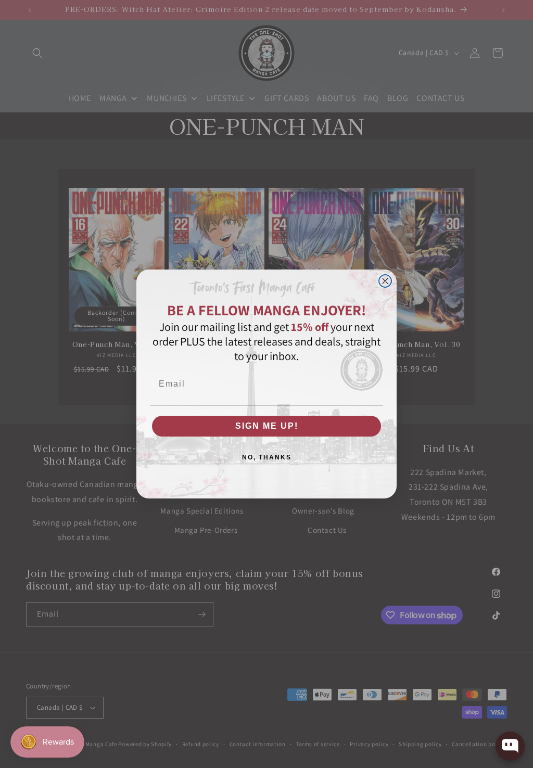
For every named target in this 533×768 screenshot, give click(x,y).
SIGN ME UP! (266, 425)
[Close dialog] (385, 281)
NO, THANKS (266, 457)
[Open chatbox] (510, 746)
